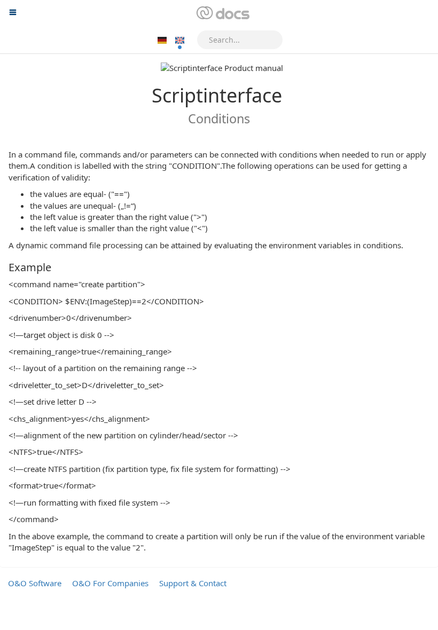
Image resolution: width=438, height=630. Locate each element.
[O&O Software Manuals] (222, 13)
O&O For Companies (110, 583)
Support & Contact (192, 583)
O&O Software (34, 583)
